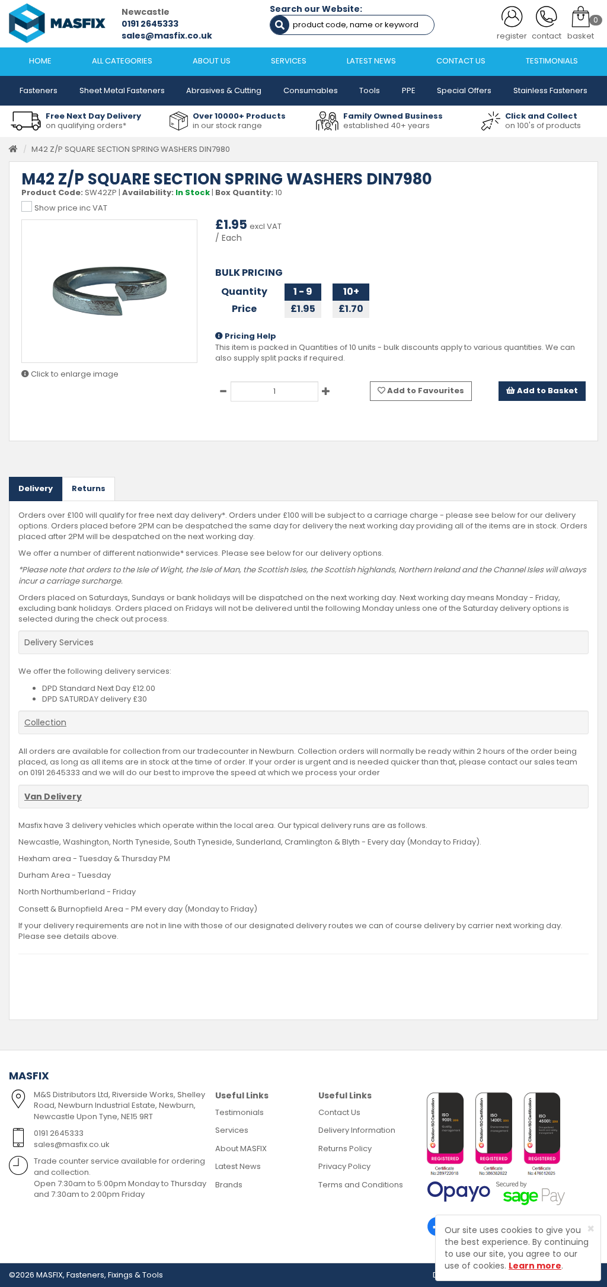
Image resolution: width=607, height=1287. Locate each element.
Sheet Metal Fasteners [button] (122, 90)
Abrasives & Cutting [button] (223, 90)
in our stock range (227, 125)
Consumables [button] (310, 90)
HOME (40, 60)
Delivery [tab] (35, 488)
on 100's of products (543, 125)
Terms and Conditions (360, 1184)
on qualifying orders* (86, 125)
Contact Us (339, 1112)
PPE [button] (409, 90)
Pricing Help (249, 336)
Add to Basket (546, 390)
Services (231, 1130)
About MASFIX (241, 1148)
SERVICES (288, 60)
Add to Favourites (424, 390)
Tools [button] (369, 90)
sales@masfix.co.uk (167, 36)
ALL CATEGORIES (122, 60)
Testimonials (239, 1112)
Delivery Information (356, 1130)
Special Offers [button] (464, 90)
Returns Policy (345, 1148)
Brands (228, 1184)
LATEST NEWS (371, 60)
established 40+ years (386, 125)
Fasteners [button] (38, 90)
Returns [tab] (89, 488)
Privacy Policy (344, 1166)
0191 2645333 (150, 24)
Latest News (238, 1166)
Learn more (535, 1266)
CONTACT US (460, 60)
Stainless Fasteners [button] (550, 90)
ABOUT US (212, 60)
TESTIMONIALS (552, 60)
